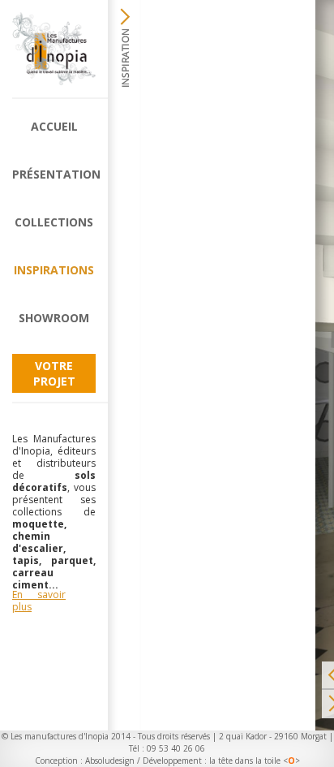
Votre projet (54, 373)
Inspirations (54, 270)
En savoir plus (39, 600)
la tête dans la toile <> (254, 760)
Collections (54, 222)
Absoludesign (110, 760)
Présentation (54, 174)
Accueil (54, 126)
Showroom (54, 317)
